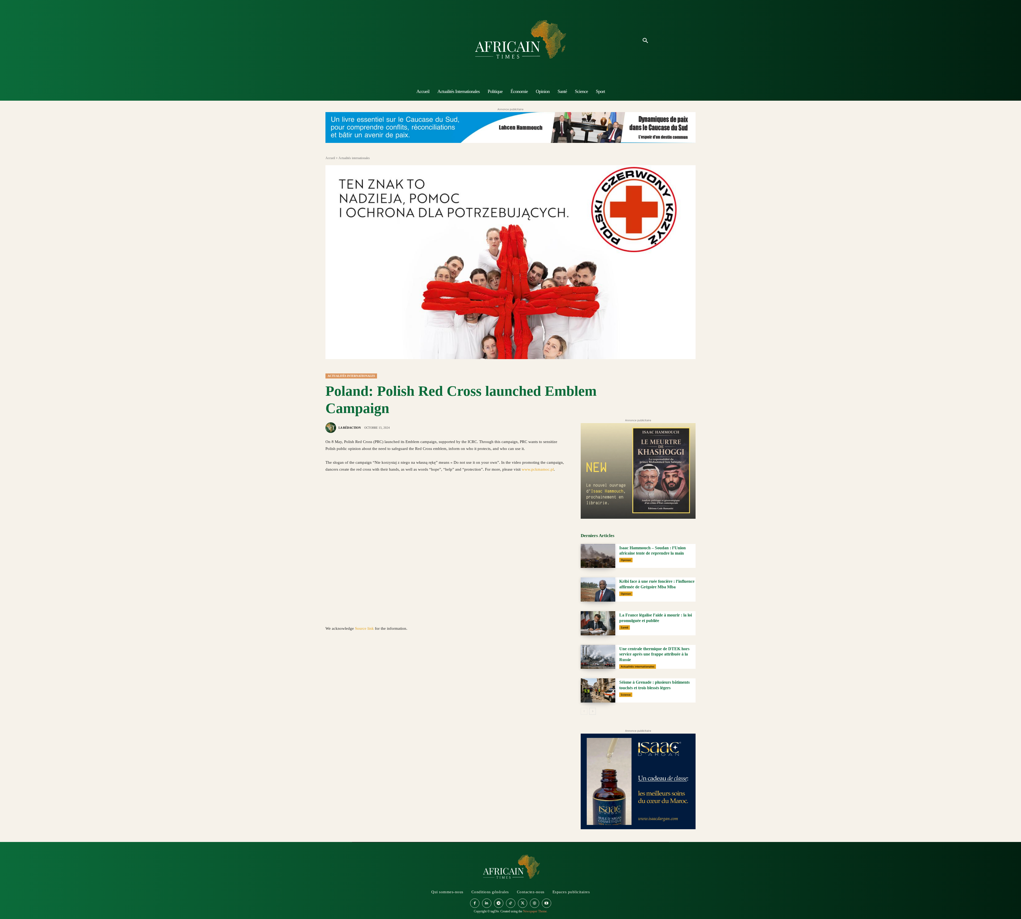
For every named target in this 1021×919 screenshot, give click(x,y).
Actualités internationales (354, 158)
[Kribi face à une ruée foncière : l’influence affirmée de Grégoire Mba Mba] (598, 589)
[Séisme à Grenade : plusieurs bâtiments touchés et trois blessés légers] (598, 690)
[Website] (534, 903)
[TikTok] (510, 903)
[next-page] (592, 711)
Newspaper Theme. (535, 911)
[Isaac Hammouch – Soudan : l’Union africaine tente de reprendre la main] (598, 556)
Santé (624, 627)
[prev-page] (584, 711)
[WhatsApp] (355, 654)
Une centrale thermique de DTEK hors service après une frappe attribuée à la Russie (654, 654)
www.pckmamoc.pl (538, 469)
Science (626, 694)
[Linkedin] (367, 654)
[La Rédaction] (331, 427)
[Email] (379, 654)
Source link (365, 628)
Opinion (626, 560)
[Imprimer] (392, 654)
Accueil (330, 158)
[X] (343, 654)
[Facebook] (330, 654)
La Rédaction (349, 427)
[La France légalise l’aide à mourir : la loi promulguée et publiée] (598, 623)
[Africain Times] (510, 41)
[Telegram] (404, 654)
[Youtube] (546, 903)
